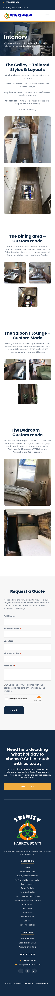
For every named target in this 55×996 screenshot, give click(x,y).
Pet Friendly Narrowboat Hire (28, 880)
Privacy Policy (27, 916)
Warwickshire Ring (27, 947)
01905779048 (12, 2)
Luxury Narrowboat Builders (27, 896)
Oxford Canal (27, 938)
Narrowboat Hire (27, 871)
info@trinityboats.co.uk (17, 7)
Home (6, 33)
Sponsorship (27, 904)
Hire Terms (27, 908)
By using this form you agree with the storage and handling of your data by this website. (24, 687)
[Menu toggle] (47, 15)
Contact (27, 921)
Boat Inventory (27, 884)
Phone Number (12, 653)
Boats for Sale (27, 888)
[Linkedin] (34, 971)
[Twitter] (27, 971)
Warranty (27, 912)
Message (9, 665)
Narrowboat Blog (27, 925)
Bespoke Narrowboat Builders (27, 900)
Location (9, 640)
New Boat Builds (19, 33)
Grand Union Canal (27, 943)
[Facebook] (20, 971)
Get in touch (27, 786)
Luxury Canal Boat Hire (27, 876)
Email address (12, 628)
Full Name (10, 616)
